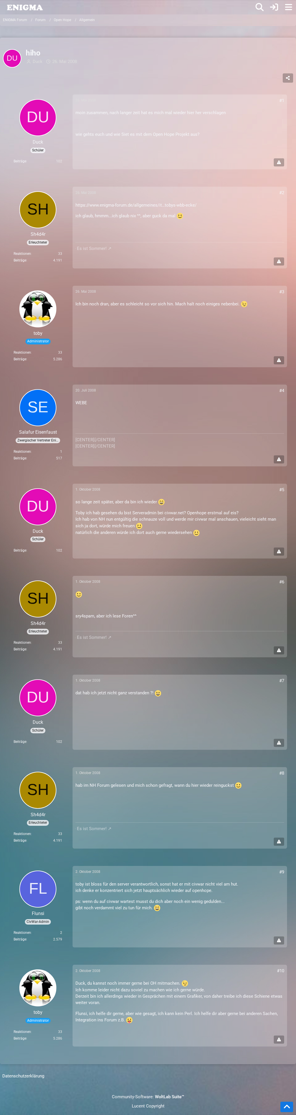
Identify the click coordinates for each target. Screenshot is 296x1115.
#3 (281, 291)
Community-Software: (148, 1096)
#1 (281, 100)
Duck (37, 61)
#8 (281, 773)
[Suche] (259, 7)
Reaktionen (22, 254)
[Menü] (288, 7)
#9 (281, 872)
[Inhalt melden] (279, 162)
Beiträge (20, 161)
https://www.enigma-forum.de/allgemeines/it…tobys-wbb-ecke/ (136, 205)
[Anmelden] (274, 7)
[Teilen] (288, 78)
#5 (281, 489)
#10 (280, 970)
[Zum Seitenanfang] (286, 1107)
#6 (281, 582)
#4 (281, 390)
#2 (281, 192)
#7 (281, 680)
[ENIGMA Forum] (24, 7)
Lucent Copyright (148, 1106)
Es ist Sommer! (92, 248)
